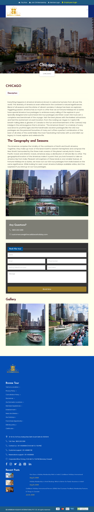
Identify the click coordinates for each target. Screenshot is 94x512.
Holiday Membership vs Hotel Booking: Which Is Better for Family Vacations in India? (57, 481)
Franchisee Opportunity (14, 421)
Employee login (70, 2)
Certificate (9, 428)
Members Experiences (13, 406)
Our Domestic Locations (14, 402)
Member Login (55, 2)
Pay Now (24, 2)
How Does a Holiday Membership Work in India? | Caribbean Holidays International (56, 474)
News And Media (11, 413)
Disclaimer (10, 398)
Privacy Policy (10, 391)
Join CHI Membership (38, 2)
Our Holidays (10, 417)
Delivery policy (11, 425)
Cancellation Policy (13, 395)
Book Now (47, 289)
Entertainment (10, 410)
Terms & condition (12, 387)
